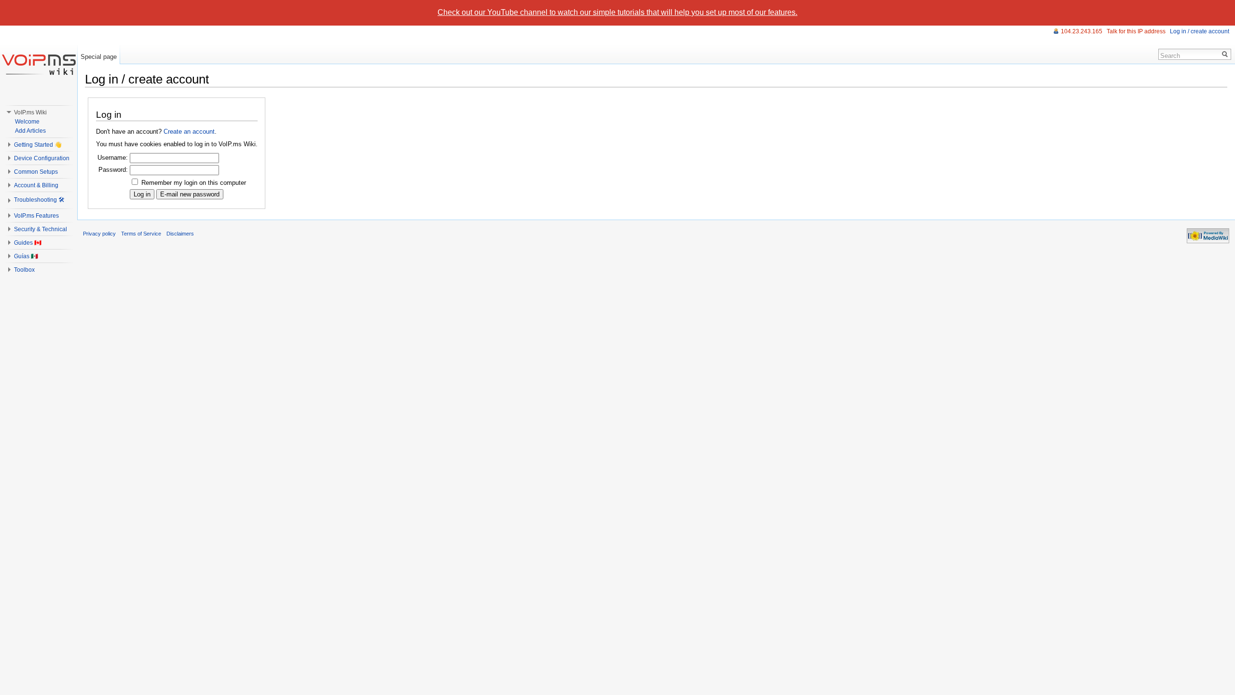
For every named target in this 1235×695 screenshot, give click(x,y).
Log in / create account (1199, 31)
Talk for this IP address (1136, 31)
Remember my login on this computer (193, 182)
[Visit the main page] (38, 64)
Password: (113, 169)
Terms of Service (141, 233)
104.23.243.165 (1081, 31)
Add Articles (30, 130)
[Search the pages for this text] (1225, 54)
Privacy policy (99, 233)
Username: (112, 157)
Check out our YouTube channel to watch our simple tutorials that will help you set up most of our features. (617, 12)
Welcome (27, 121)
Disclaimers (180, 233)
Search (1170, 55)
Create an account (189, 131)
